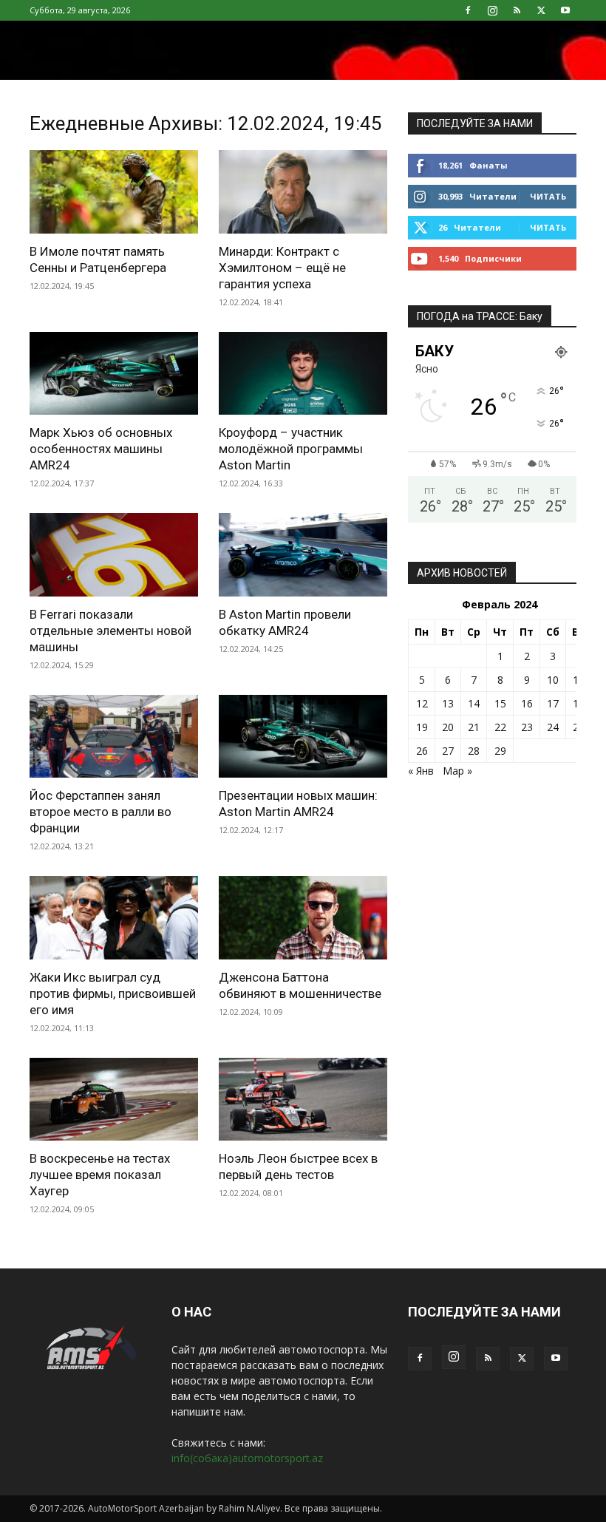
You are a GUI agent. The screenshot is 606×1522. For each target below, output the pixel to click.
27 (448, 751)
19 (422, 727)
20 (448, 727)
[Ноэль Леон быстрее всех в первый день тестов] (303, 1099)
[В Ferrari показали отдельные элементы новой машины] (114, 555)
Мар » (457, 771)
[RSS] (516, 10)
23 (527, 727)
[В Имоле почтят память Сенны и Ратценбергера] (114, 192)
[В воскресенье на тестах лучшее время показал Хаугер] (114, 1099)
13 (448, 703)
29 (500, 751)
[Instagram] (492, 10)
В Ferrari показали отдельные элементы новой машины (110, 630)
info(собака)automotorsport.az (247, 1458)
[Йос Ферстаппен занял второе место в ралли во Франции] (114, 736)
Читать (548, 196)
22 (500, 727)
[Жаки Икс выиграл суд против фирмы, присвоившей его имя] (114, 917)
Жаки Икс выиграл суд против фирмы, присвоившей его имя (113, 993)
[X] (541, 10)
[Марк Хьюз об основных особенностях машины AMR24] (114, 373)
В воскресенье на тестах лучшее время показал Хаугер (100, 1174)
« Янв (421, 771)
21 (474, 727)
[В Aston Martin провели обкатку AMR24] (303, 555)
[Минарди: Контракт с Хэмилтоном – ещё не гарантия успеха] (303, 192)
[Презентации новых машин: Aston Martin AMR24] (303, 736)
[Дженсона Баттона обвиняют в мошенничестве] (303, 917)
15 (500, 703)
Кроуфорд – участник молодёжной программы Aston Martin (291, 448)
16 (527, 703)
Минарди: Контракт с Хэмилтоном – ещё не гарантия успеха (282, 267)
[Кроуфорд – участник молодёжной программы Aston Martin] (303, 373)
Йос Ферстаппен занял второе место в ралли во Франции (100, 811)
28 (474, 751)
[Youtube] (565, 10)
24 (553, 727)
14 (474, 703)
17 (553, 703)
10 (553, 680)
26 (422, 751)
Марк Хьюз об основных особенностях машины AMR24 (101, 448)
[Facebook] (468, 10)
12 (422, 703)
